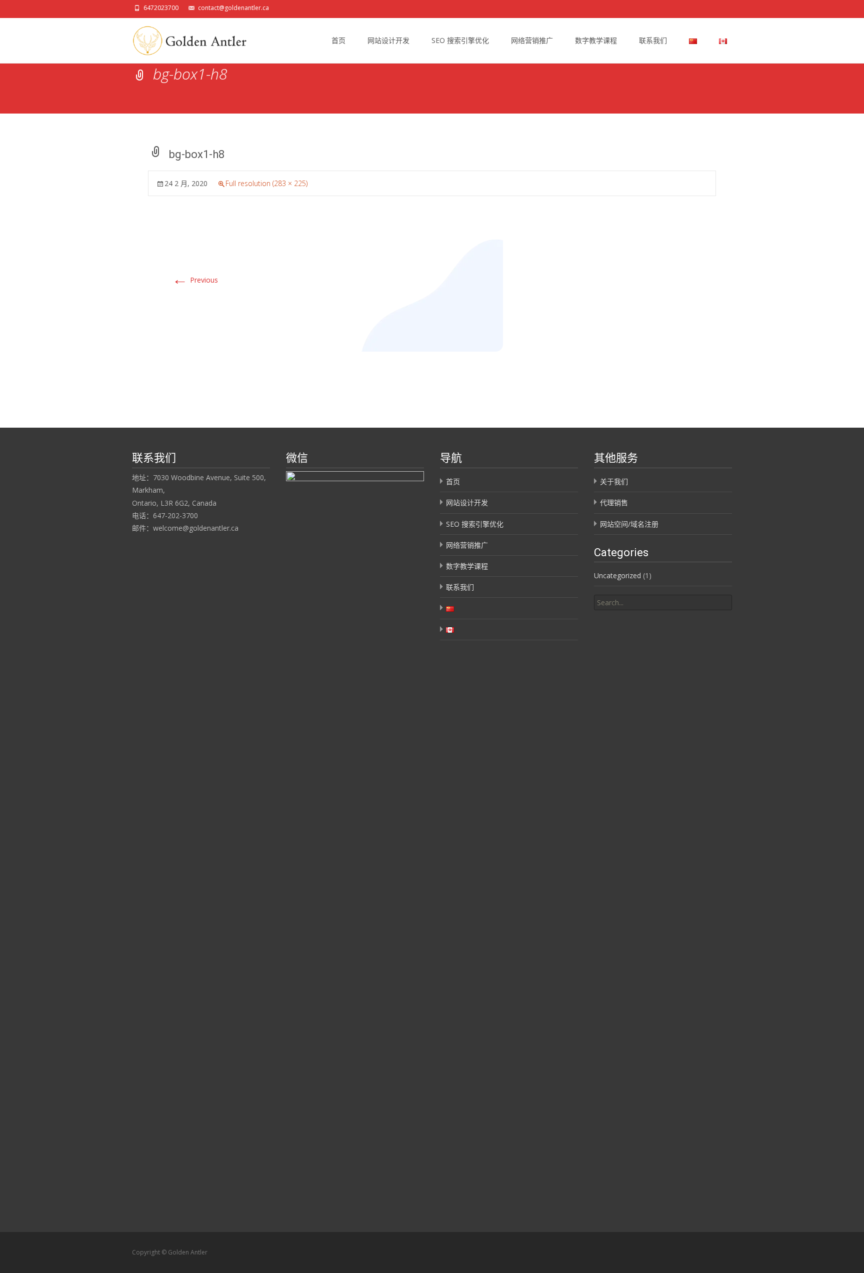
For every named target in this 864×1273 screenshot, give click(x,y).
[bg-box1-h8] (432, 294)
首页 (339, 40)
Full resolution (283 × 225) (267, 183)
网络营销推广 (532, 40)
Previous (195, 280)
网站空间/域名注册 (629, 524)
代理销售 (614, 502)
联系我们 (653, 40)
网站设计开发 (389, 40)
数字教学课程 (596, 40)
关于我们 (614, 481)
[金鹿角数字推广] (186, 38)
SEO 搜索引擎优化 (460, 40)
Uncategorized (617, 575)
